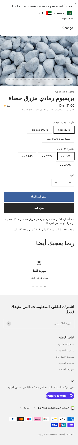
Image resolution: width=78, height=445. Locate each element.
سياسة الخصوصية (65, 350)
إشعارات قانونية (66, 344)
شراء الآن (39, 208)
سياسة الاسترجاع (65, 357)
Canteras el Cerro (64, 91)
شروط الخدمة (66, 369)
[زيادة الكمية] (56, 182)
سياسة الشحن (66, 363)
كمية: (71, 175)
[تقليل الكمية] (69, 182)
